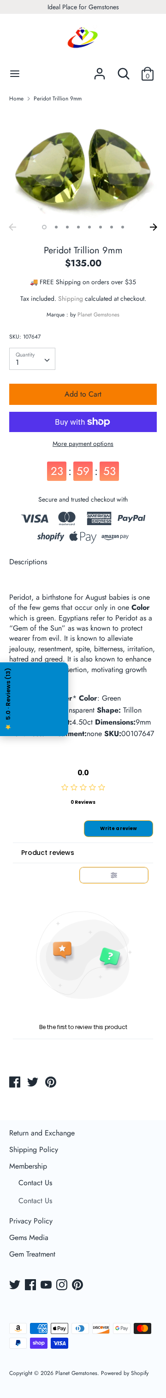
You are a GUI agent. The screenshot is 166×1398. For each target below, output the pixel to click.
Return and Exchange (42, 1133)
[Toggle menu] (14, 73)
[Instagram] (62, 1286)
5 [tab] (89, 227)
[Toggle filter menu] (114, 875)
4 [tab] (78, 227)
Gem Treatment (32, 1254)
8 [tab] (122, 227)
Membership (28, 1166)
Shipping (70, 298)
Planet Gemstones (98, 314)
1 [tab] (44, 227)
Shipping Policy (33, 1149)
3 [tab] (67, 227)
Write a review (118, 828)
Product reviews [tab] (47, 852)
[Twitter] (15, 1286)
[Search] (123, 70)
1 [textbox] (17, 362)
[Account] (99, 70)
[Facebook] (31, 1286)
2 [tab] (56, 227)
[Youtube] (47, 1286)
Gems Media (28, 1237)
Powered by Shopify (124, 1373)
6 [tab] (100, 227)
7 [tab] (111, 227)
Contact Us (35, 1182)
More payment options (83, 443)
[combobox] (32, 359)
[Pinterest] (78, 1286)
